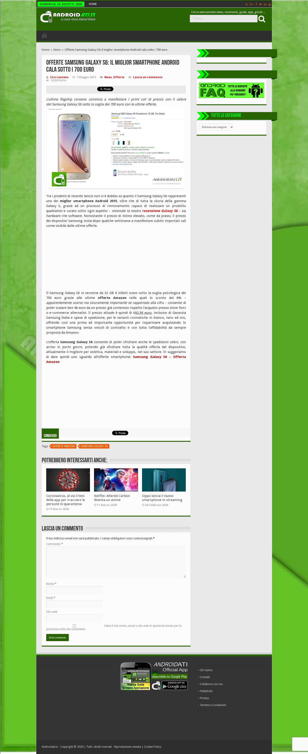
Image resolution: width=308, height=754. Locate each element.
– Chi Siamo (205, 670)
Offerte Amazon (64, 446)
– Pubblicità (205, 691)
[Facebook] (256, 4)
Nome (51, 583)
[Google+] (251, 4)
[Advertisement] (80, 261)
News (57, 49)
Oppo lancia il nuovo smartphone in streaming (162, 498)
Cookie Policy (152, 746)
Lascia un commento (148, 77)
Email (50, 597)
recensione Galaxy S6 (159, 211)
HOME (93, 4)
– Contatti (204, 677)
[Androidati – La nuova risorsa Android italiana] (68, 15)
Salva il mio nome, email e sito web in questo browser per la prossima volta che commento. (114, 627)
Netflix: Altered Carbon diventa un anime (112, 498)
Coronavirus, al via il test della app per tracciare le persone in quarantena (65, 500)
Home (45, 49)
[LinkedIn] (265, 4)
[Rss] (246, 4)
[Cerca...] (261, 19)
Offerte (118, 77)
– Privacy (203, 698)
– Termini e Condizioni (212, 705)
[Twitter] (260, 4)
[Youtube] (269, 4)
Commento (54, 544)
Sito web (51, 611)
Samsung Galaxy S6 (94, 446)
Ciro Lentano (59, 77)
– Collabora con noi (210, 684)
